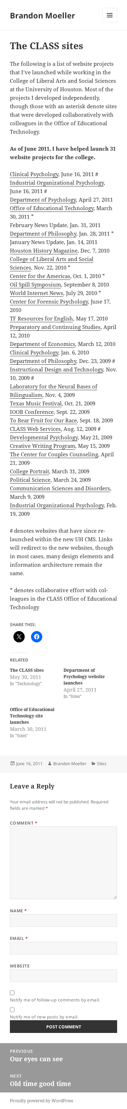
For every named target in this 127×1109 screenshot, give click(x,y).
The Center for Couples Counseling (54, 454)
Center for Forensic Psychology (49, 301)
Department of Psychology (43, 199)
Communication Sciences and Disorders (60, 488)
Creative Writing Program (42, 445)
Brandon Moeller (42, 15)
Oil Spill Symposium (35, 284)
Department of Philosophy (43, 233)
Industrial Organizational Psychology (57, 182)
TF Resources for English (41, 318)
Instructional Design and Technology (56, 369)
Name (18, 911)
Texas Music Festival (36, 403)
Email (19, 938)
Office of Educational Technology (51, 208)
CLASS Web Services (35, 428)
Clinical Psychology (34, 174)
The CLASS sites (27, 670)
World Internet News (36, 292)
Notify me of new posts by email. (44, 1017)
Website (20, 966)
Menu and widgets (110, 22)
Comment (23, 823)
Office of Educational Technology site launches (32, 715)
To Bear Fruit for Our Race (43, 420)
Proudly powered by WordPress (41, 1101)
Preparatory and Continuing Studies (55, 326)
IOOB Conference (32, 411)
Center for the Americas (40, 275)
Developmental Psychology (44, 437)
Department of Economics (42, 343)
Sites (102, 764)
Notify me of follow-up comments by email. (55, 1000)
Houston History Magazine (44, 250)
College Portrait (29, 471)
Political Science (30, 479)
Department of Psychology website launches (84, 676)
